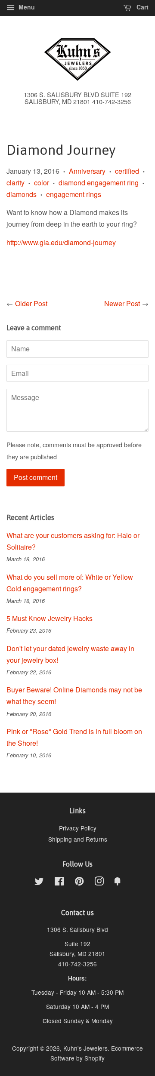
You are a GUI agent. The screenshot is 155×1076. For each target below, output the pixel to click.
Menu (26, 7)
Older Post (31, 303)
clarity (15, 183)
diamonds (21, 194)
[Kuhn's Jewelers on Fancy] (117, 882)
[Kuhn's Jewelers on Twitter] (39, 882)
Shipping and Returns (77, 839)
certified (127, 171)
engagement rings (73, 194)
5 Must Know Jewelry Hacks (49, 618)
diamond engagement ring (99, 183)
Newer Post (122, 303)
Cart (142, 7)
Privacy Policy (77, 828)
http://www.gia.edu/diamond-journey (61, 242)
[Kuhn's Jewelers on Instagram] (99, 882)
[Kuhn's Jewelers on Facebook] (59, 882)
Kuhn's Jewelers (85, 1048)
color (41, 183)
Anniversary (87, 171)
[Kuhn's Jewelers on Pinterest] (79, 882)
